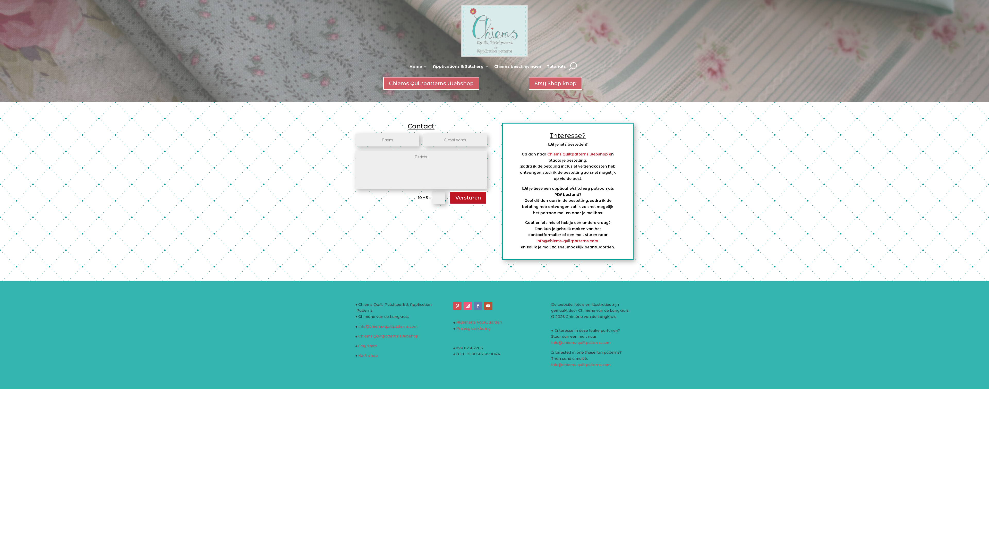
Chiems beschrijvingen (517, 66)
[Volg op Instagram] (468, 306)
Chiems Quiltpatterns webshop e (579, 154)
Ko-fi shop (368, 355)
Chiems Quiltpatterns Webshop (431, 83)
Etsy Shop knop (555, 83)
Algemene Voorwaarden (479, 322)
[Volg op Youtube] (488, 306)
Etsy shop (367, 346)
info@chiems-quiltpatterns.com (567, 241)
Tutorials (556, 66)
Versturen (468, 198)
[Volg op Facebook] (478, 306)
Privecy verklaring (473, 328)
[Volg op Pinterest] (457, 306)
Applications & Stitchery (458, 66)
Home (416, 66)
